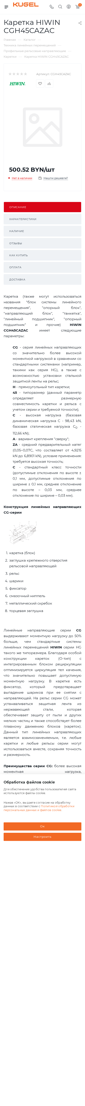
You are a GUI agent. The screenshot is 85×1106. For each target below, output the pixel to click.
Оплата (15, 267)
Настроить (42, 836)
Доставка (17, 279)
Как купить (18, 255)
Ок (42, 826)
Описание (17, 207)
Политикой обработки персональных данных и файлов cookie (39, 808)
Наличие (16, 231)
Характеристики (22, 219)
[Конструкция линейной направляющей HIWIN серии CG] (23, 532)
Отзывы (15, 243)
